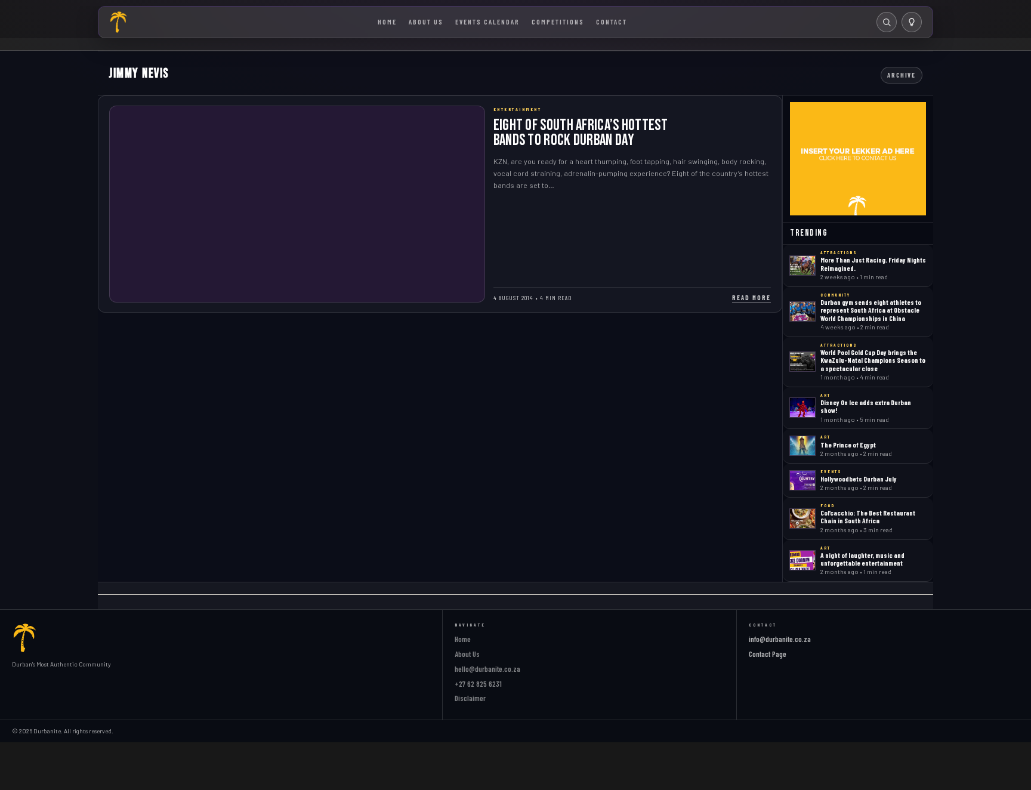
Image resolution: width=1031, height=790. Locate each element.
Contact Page (767, 654)
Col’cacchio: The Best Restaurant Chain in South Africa (867, 516)
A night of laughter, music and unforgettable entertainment (862, 559)
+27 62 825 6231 (478, 684)
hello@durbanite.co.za (487, 669)
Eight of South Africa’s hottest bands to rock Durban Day (580, 132)
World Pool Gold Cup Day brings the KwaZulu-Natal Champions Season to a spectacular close (872, 360)
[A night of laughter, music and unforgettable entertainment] (802, 560)
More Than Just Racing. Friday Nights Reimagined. (873, 263)
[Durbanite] (118, 22)
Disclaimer (470, 698)
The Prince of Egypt (848, 444)
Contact (611, 21)
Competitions (558, 21)
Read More (751, 297)
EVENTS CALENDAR (487, 21)
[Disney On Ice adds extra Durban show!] (802, 407)
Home (387, 21)
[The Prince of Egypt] (802, 446)
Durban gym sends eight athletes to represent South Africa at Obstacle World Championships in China (870, 310)
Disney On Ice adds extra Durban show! (865, 406)
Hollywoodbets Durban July (858, 478)
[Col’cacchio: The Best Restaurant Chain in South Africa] (802, 518)
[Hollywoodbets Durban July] (802, 480)
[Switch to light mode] (912, 22)
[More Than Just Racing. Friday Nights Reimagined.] (802, 265)
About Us (426, 21)
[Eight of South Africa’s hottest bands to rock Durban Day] (297, 204)
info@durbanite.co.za (780, 639)
